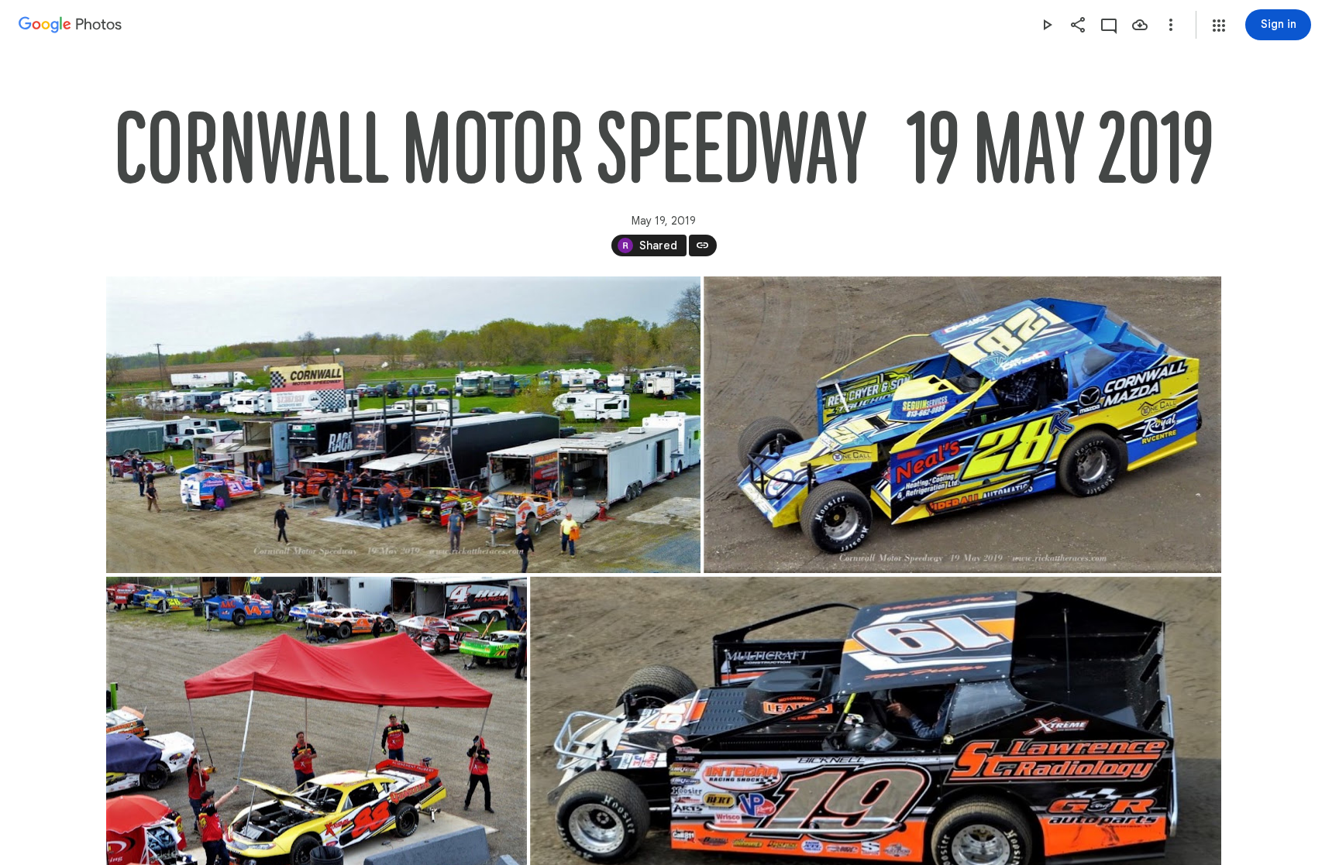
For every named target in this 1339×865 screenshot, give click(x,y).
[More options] (1170, 24)
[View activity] (1108, 24)
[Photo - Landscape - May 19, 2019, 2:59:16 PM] (403, 424)
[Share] (1077, 24)
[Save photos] (1139, 24)
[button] (1218, 25)
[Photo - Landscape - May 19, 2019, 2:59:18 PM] (962, 424)
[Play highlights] (1046, 24)
